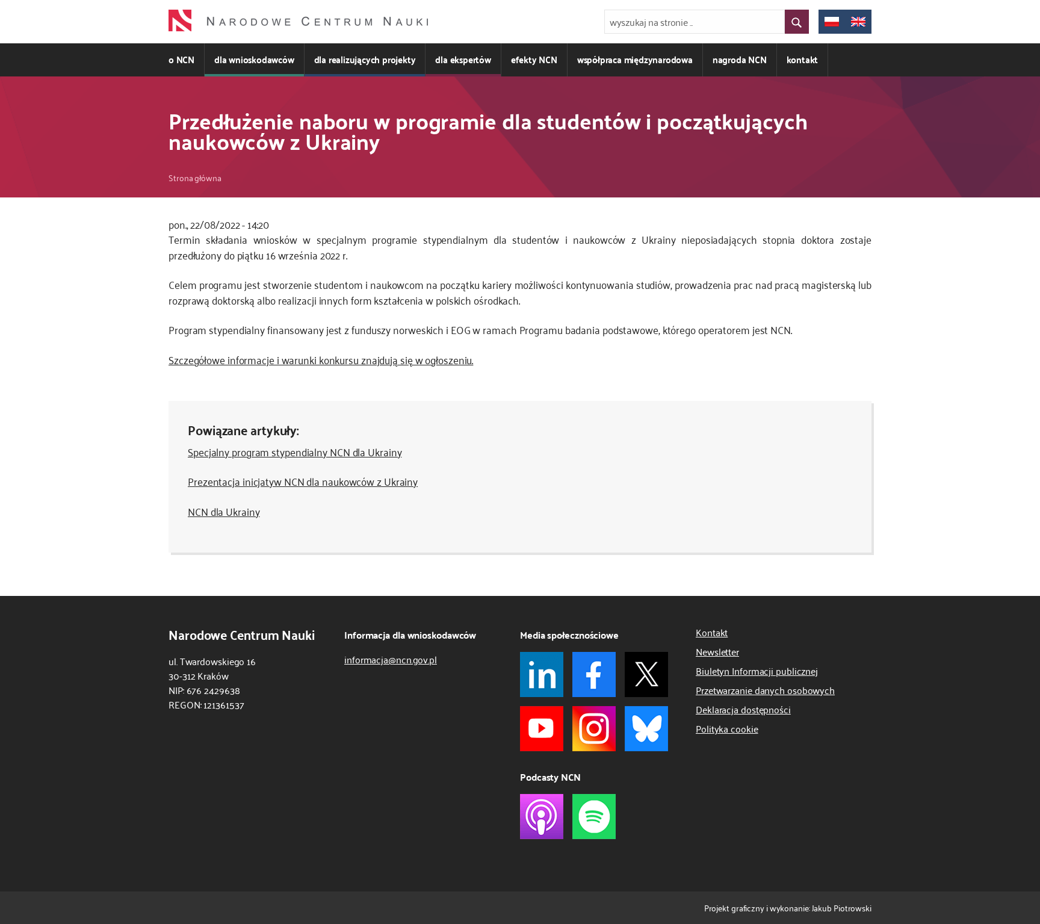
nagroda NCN (740, 59)
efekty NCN (534, 59)
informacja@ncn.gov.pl (390, 659)
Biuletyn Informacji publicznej (757, 670)
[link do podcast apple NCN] (541, 816)
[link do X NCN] (646, 674)
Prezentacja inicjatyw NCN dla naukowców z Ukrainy (303, 481)
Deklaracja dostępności (743, 709)
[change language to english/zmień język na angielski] (858, 22)
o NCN (181, 59)
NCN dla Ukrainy (224, 511)
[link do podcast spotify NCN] (594, 816)
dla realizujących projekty (365, 59)
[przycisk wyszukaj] (797, 22)
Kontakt (712, 632)
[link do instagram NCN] (594, 728)
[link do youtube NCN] (541, 728)
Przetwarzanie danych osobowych (765, 689)
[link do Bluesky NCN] (646, 728)
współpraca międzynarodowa (635, 59)
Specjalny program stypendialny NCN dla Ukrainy (294, 451)
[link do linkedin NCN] (541, 674)
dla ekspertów (463, 59)
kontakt (803, 59)
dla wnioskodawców (254, 59)
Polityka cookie (727, 728)
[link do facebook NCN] (594, 674)
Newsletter (717, 651)
